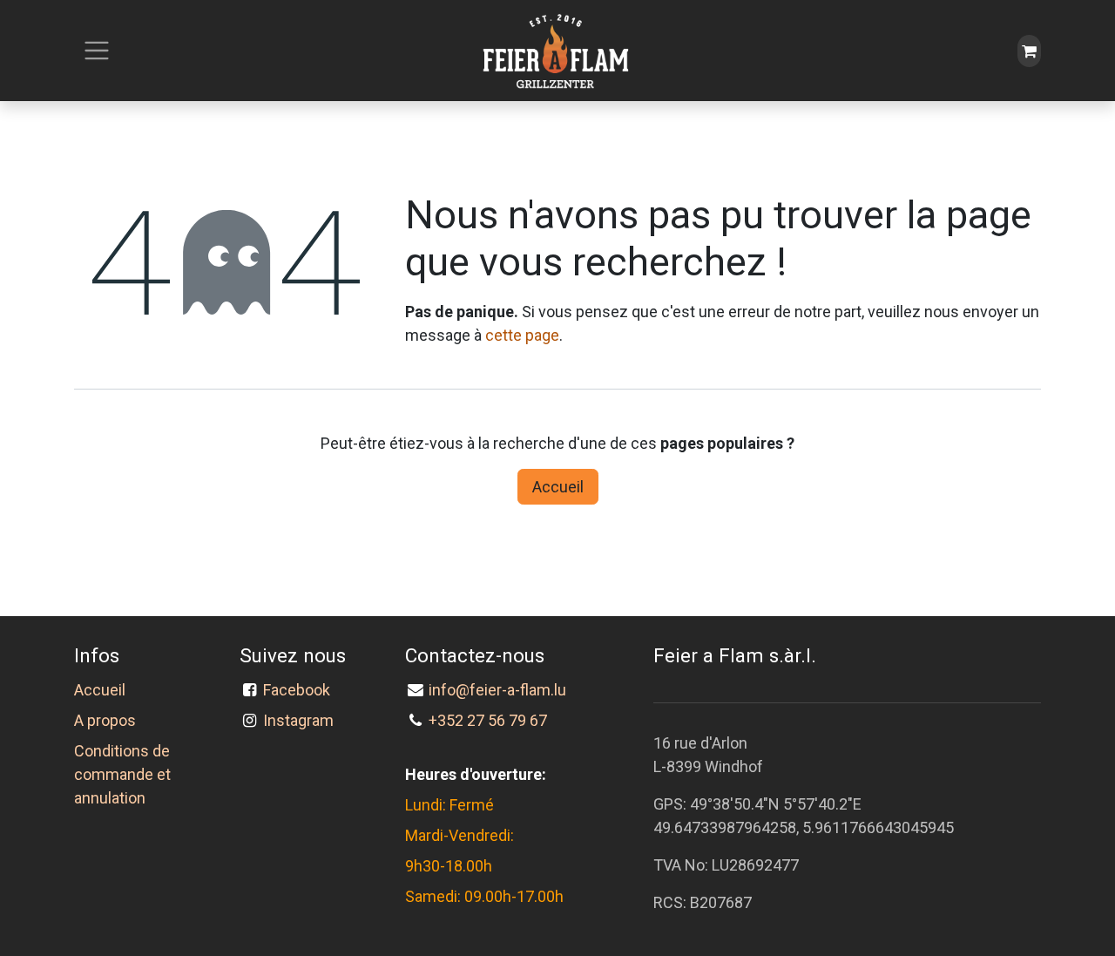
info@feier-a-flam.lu (497, 690)
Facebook (300, 690)
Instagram (298, 720)
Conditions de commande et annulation (122, 774)
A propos (105, 720)
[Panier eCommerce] (1029, 51)
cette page (522, 335)
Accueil (558, 487)
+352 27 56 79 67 (488, 720)
